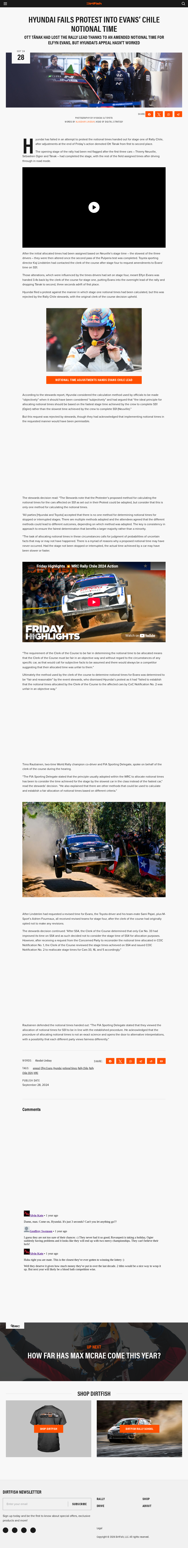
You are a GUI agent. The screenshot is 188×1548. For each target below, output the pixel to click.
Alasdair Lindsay (85, 121)
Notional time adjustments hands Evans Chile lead (93, 380)
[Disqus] (94, 1255)
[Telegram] (178, 114)
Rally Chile (83, 1068)
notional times (69, 1068)
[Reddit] (151, 1061)
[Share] (149, 114)
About (146, 1506)
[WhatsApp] (168, 114)
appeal (36, 1068)
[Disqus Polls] (94, 1159)
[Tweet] (159, 114)
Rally (101, 1499)
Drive (100, 1506)
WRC (36, 1073)
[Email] (161, 1061)
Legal (99, 1528)
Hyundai (57, 1068)
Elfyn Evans (46, 1068)
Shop (146, 1499)
